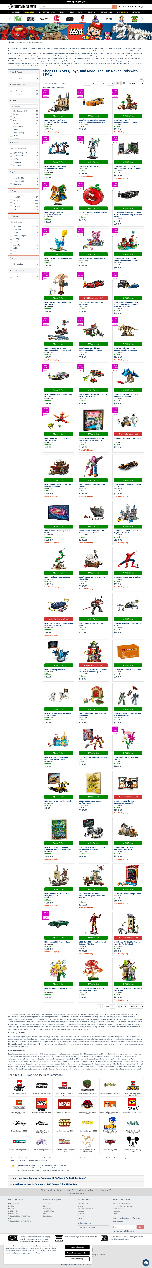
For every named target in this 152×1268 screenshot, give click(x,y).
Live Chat (11, 1209)
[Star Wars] (70, 19)
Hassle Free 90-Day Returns (88, 1237)
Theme (62, 12)
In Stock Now (122, 12)
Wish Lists (81, 1211)
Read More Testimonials (76, 1193)
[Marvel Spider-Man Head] (82, 19)
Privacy (63, 1264)
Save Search (138, 79)
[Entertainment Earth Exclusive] (31, 19)
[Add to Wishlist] (71, 93)
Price (14, 191)
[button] (145, 1262)
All (49, 83)
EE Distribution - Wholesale (86, 1227)
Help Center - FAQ (13, 1204)
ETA (13, 172)
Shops (45, 1206)
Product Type (76, 12)
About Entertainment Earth (121, 1204)
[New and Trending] (18, 19)
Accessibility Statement (74, 1264)
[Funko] (44, 19)
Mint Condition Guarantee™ (39, 1242)
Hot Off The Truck (47, 12)
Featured (136, 12)
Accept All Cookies (77, 1247)
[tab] (76, 1178)
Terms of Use (87, 1264)
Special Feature (18, 271)
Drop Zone (46, 1204)
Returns (80, 1206)
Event (14, 258)
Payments (81, 1216)
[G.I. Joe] (108, 19)
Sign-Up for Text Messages (123, 1231)
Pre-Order (62, 83)
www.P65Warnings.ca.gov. (61, 1170)
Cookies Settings (77, 1259)
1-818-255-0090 (13, 1211)
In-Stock (54, 83)
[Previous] (9, 18)
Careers (115, 1214)
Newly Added (29, 12)
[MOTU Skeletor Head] (95, 19)
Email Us (11, 1206)
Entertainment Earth (82, 1069)
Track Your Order (83, 1204)
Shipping (80, 1219)
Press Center (116, 1211)
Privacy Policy (41, 1253)
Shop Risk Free (113, 1237)
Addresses (81, 1214)
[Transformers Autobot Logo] (57, 19)
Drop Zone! (15, 12)
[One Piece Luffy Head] (121, 19)
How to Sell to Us (118, 1209)
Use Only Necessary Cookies (77, 1253)
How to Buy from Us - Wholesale (123, 1206)
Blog (44, 1214)
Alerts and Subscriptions (85, 1209)
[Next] (142, 18)
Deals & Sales (106, 12)
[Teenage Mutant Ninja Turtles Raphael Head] (134, 19)
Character (16, 216)
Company (91, 12)
